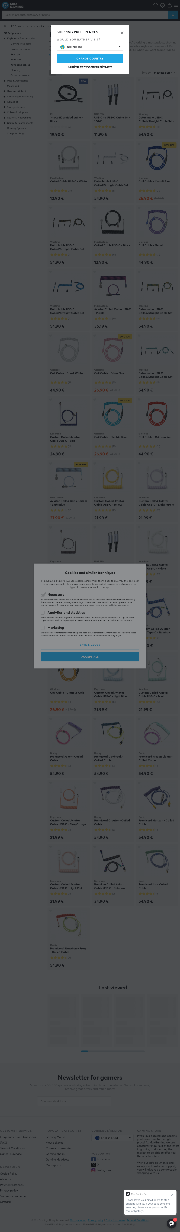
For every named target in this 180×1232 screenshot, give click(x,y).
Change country (90, 58)
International (74, 46)
